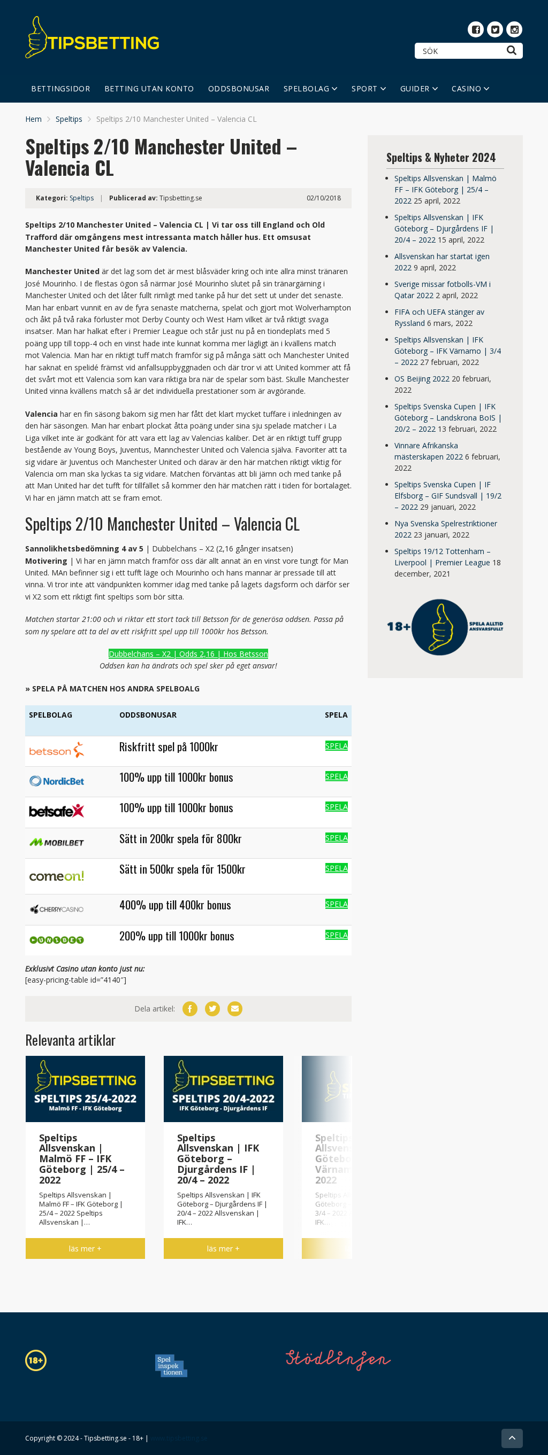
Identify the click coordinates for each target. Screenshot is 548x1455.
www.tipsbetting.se (179, 1438)
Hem (33, 119)
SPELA (336, 746)
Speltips (69, 119)
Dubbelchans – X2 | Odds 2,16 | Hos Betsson (188, 654)
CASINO (466, 88)
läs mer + (85, 1248)
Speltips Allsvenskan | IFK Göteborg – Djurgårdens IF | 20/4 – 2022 (444, 228)
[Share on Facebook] (189, 1008)
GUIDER (415, 88)
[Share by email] (234, 1008)
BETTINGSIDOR (60, 88)
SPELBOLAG (307, 88)
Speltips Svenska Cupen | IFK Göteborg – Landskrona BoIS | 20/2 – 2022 (448, 417)
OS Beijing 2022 (422, 379)
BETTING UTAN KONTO (149, 88)
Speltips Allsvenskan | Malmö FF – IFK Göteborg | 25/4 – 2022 (445, 189)
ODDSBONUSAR (239, 88)
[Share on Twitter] (212, 1008)
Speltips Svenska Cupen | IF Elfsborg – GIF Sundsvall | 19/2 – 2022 (447, 495)
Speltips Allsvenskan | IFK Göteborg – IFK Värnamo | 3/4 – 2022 (447, 350)
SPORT (365, 88)
